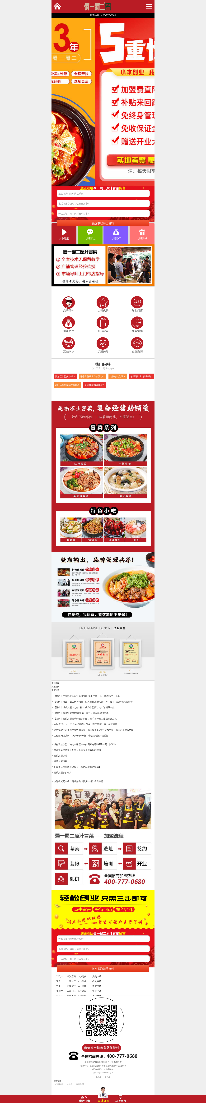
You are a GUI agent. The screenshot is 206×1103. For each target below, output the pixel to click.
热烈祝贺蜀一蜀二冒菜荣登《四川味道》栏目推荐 (78, 781)
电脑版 (98, 1076)
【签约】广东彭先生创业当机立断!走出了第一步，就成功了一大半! (87, 696)
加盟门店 (137, 310)
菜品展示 (68, 351)
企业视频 (64, 238)
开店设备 (103, 331)
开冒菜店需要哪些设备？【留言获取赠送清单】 (77, 766)
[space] (103, 102)
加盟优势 (103, 310)
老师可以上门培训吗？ (141, 376)
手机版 (107, 1076)
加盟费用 (116, 238)
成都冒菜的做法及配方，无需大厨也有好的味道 (77, 749)
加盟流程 (137, 331)
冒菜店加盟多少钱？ (65, 376)
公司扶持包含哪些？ (94, 385)
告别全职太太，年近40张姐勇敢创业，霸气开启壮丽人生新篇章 (85, 724)
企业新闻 (137, 351)
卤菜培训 (59, 1084)
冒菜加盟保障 (60, 755)
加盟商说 (89, 238)
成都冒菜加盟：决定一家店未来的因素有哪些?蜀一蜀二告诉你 (85, 744)
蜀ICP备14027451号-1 (103, 1072)
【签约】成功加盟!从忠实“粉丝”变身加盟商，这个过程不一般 (84, 707)
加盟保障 (103, 351)
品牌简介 (68, 310)
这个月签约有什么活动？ (92, 376)
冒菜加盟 (80, 1084)
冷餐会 (69, 1084)
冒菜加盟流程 (60, 761)
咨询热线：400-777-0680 (103, 15)
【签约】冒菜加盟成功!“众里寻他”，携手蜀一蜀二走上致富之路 (85, 718)
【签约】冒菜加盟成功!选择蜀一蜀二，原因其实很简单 (81, 712)
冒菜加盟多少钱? (62, 772)
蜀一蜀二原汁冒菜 (83, 6)
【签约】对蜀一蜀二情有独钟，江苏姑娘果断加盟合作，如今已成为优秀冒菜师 (93, 701)
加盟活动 (141, 238)
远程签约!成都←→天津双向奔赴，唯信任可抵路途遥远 (81, 735)
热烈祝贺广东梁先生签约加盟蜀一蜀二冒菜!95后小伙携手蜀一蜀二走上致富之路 (94, 729)
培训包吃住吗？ (117, 376)
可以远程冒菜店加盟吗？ (67, 385)
